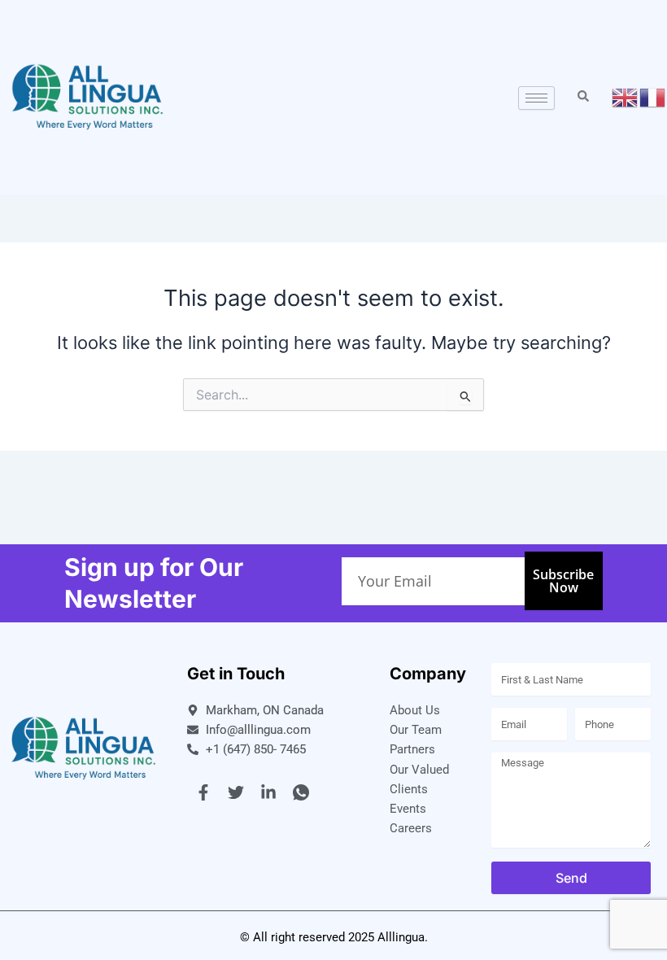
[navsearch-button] (583, 97)
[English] (625, 96)
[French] (653, 96)
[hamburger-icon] (536, 98)
